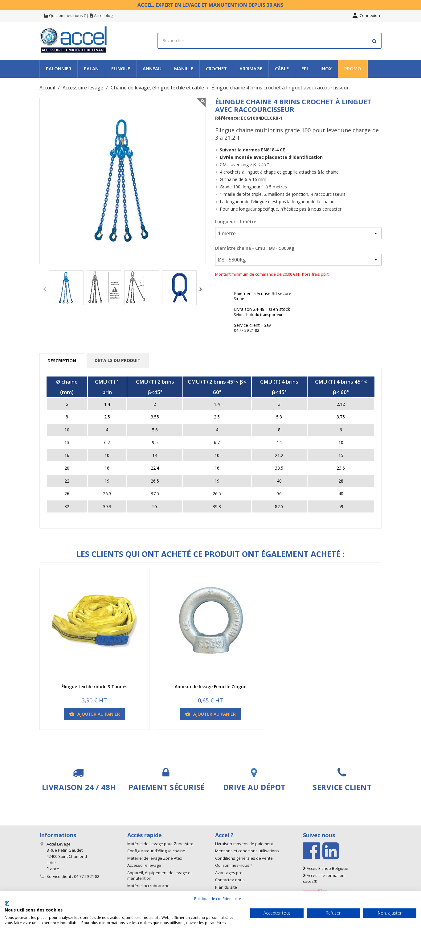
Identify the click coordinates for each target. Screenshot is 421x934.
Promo (352, 68)
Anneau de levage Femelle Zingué (210, 686)
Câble (282, 68)
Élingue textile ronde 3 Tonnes (94, 686)
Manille (183, 68)
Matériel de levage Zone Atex (154, 858)
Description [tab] (61, 361)
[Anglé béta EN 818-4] (141, 287)
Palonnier (58, 68)
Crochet (216, 68)
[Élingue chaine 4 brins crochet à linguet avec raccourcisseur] (66, 287)
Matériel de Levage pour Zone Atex (160, 843)
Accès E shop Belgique (327, 868)
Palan (91, 68)
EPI (304, 68)
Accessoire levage (144, 865)
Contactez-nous (230, 880)
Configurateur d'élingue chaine (156, 851)
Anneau (152, 68)
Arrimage (250, 68)
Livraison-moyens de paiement (244, 843)
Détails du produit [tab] (118, 360)
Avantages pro (229, 872)
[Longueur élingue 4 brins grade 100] (104, 287)
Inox (326, 68)
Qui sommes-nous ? (233, 865)
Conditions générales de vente (244, 858)
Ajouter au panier (94, 714)
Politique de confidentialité (217, 898)
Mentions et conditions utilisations (247, 851)
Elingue (120, 68)
